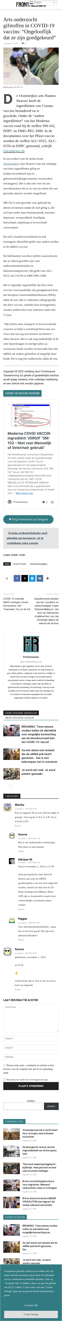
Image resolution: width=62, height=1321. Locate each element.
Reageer (18, 826)
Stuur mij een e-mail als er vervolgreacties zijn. (27, 1079)
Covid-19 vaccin (19, 564)
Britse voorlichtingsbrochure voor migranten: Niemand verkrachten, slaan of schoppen (39, 1184)
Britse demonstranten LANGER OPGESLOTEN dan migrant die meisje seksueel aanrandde (39, 1201)
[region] (31, 1292)
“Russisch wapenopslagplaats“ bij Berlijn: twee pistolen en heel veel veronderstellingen (39, 1167)
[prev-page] (5, 786)
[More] (47, 578)
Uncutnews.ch (13, 151)
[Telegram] (32, 578)
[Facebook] (17, 578)
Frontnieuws (31, 656)
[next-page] (11, 786)
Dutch (37, 2)
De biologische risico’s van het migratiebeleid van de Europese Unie (39, 1150)
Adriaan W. (25, 859)
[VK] (40, 578)
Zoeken (31, 1100)
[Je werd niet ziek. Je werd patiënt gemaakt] (11, 774)
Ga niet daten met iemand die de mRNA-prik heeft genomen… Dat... (39, 1246)
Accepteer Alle (31, 1305)
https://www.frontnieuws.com (31, 662)
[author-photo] (31, 652)
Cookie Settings (31, 1314)
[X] (24, 578)
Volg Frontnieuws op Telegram (29, 519)
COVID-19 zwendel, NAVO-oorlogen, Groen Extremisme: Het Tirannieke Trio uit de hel (16, 604)
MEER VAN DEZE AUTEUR (19, 718)
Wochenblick (11, 163)
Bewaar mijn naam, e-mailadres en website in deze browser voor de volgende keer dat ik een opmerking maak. (28, 1069)
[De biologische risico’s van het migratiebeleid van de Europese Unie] (11, 1151)
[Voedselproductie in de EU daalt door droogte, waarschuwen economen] (11, 1134)
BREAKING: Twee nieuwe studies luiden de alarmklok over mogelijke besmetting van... (40, 1229)
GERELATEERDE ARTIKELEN (21, 713)
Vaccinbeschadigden (38, 564)
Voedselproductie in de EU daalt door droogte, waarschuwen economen (40, 1133)
